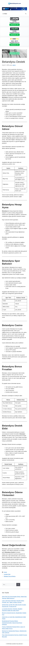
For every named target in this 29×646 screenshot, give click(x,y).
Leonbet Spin (7, 574)
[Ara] (18, 584)
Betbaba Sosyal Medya (9, 576)
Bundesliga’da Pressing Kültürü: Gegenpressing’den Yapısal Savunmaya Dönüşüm (12, 622)
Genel (5, 572)
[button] (26, 14)
